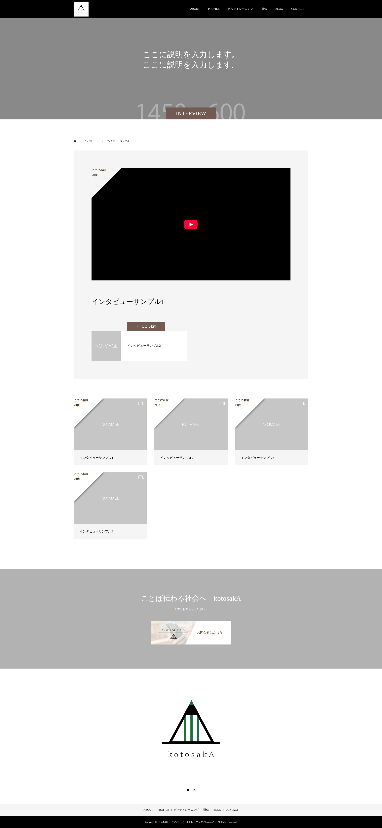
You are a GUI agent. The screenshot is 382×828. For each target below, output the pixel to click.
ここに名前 (149, 326)
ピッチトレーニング (240, 8)
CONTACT (297, 8)
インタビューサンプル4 (96, 457)
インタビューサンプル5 (96, 531)
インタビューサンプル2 (177, 457)
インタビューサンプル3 (257, 457)
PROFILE (214, 8)
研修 (264, 8)
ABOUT (195, 8)
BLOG (279, 8)
